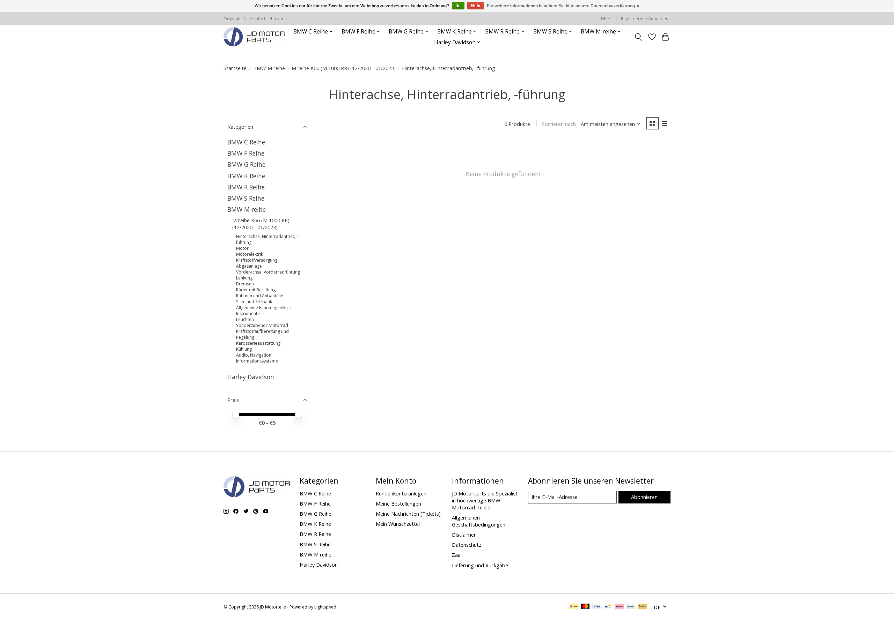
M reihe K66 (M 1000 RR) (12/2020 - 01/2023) (344, 68)
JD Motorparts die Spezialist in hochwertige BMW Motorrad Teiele (485, 500)
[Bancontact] (608, 607)
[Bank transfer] (630, 607)
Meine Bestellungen (398, 503)
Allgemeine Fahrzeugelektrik (264, 308)
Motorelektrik (249, 254)
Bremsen (245, 284)
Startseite (235, 68)
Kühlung (244, 349)
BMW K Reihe (246, 176)
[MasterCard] (585, 607)
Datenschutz (466, 544)
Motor (242, 248)
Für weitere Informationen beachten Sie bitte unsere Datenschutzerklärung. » (563, 5)
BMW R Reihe (246, 187)
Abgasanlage (249, 266)
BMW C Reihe (246, 142)
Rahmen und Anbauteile (259, 296)
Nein (475, 5)
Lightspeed (325, 607)
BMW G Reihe (246, 164)
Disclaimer (464, 534)
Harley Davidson (250, 377)
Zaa (456, 554)
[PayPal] (642, 607)
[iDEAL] (573, 607)
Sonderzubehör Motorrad (262, 325)
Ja (458, 5)
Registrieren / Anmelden (644, 19)
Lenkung (244, 278)
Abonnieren (644, 496)
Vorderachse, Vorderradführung (268, 272)
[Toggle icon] (638, 37)
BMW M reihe (269, 68)
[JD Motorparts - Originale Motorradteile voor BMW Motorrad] (254, 36)
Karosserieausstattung (258, 343)
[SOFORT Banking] (619, 607)
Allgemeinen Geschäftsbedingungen (478, 521)
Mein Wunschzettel (398, 523)
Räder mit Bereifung (256, 290)
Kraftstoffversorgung (256, 260)
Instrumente (248, 313)
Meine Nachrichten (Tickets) (408, 513)
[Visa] (596, 607)
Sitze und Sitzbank (254, 302)
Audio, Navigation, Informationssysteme (257, 358)
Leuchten (245, 319)
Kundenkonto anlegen (401, 493)
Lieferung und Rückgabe (480, 565)
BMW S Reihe (245, 198)
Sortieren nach (559, 123)
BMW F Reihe (245, 153)
